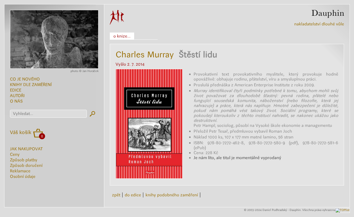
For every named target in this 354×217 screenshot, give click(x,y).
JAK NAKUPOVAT (26, 148)
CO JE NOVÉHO (25, 79)
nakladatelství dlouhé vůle (319, 24)
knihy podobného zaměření (171, 194)
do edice (133, 194)
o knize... (122, 36)
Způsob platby (23, 159)
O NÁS (16, 101)
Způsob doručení (26, 165)
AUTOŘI (17, 95)
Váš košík (20, 132)
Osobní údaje (22, 176)
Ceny (15, 154)
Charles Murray (145, 54)
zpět (116, 194)
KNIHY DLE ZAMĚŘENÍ (31, 84)
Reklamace (20, 170)
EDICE (15, 90)
